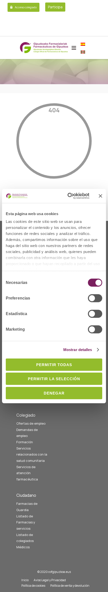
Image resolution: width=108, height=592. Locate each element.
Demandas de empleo (27, 432)
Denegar (54, 393)
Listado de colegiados (25, 537)
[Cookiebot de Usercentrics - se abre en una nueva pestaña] (67, 196)
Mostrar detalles (77, 350)
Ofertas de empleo (30, 423)
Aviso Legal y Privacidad (50, 580)
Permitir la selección (54, 379)
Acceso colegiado (26, 7)
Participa (55, 7)
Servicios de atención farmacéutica (27, 473)
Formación (24, 442)
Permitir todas (54, 364)
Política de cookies (33, 585)
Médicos (23, 547)
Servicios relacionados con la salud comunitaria (31, 454)
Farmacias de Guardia (26, 506)
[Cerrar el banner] (100, 196)
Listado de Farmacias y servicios (25, 522)
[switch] (95, 298)
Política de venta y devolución (69, 585)
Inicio (25, 580)
